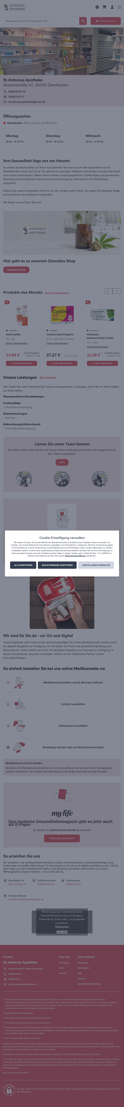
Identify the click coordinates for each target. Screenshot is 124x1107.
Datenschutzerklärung (75, 556)
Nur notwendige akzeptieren (57, 565)
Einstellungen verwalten (96, 565)
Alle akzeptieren (23, 565)
